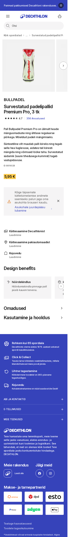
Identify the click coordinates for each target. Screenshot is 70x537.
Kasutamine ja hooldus (27, 317)
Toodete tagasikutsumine (19, 528)
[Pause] (61, 5)
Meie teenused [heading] (13, 419)
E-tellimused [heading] (12, 409)
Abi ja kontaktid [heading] (15, 399)
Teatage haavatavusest (18, 523)
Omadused (15, 308)
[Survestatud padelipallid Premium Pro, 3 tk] (28, 65)
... (27, 35)
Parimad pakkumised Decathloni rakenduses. (30, 5)
